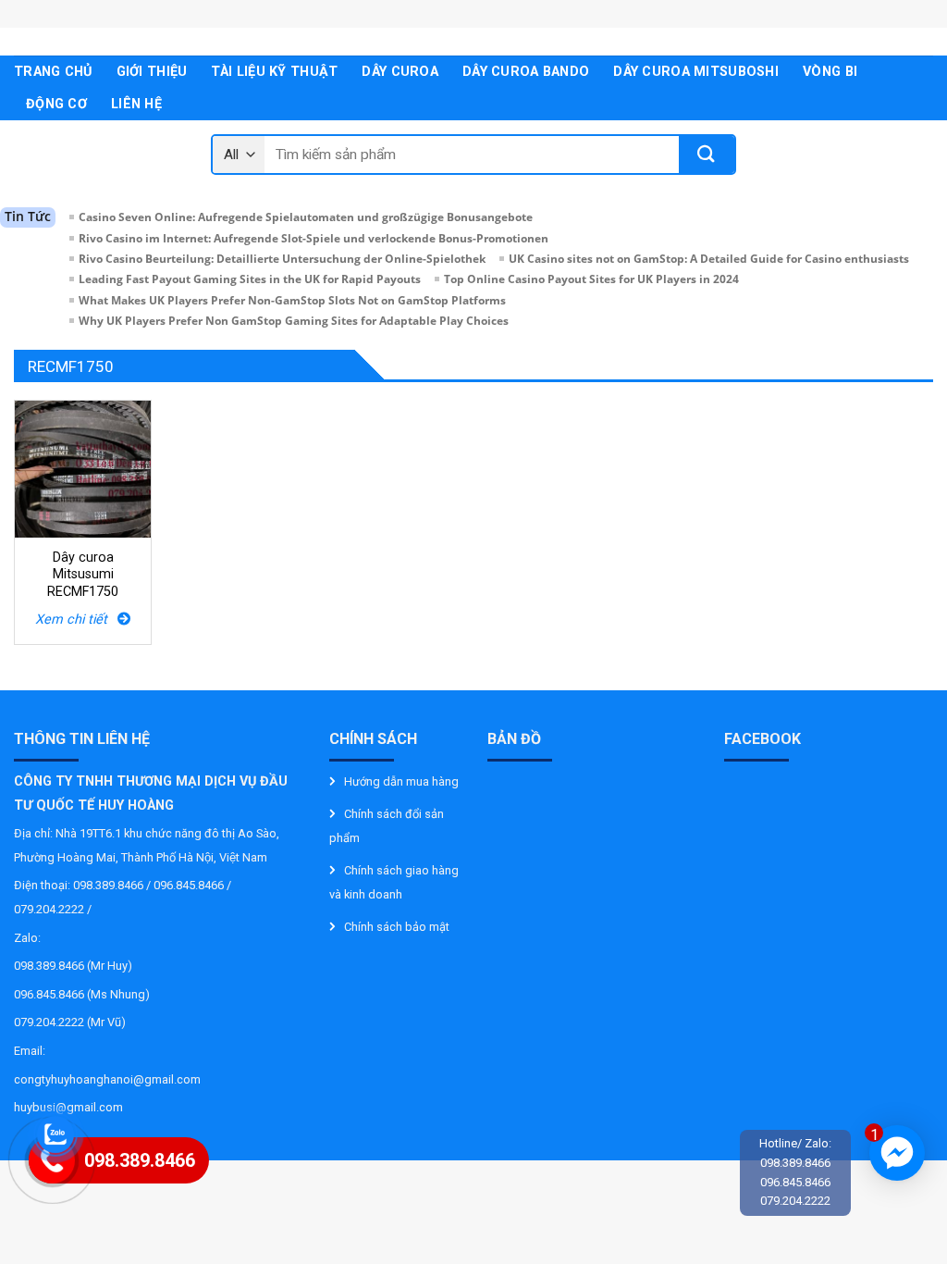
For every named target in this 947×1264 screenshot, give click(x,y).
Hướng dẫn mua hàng (401, 781)
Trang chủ (53, 72)
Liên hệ (136, 104)
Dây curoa (400, 72)
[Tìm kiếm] (706, 154)
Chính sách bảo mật (396, 927)
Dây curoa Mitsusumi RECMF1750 (82, 575)
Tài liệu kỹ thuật (274, 72)
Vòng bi (830, 72)
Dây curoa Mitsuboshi (696, 72)
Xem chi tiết (76, 619)
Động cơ (56, 104)
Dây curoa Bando (525, 72)
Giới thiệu (152, 72)
